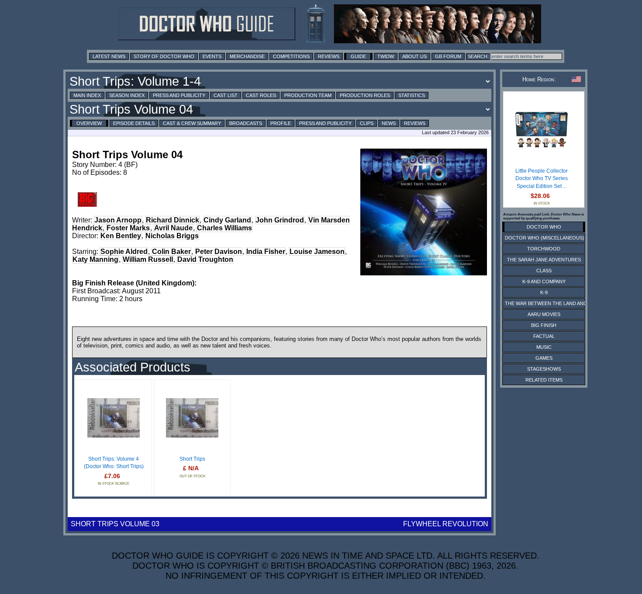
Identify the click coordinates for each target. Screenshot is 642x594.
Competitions (291, 56)
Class (544, 270)
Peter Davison (218, 251)
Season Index (127, 95)
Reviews (328, 56)
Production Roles (365, 95)
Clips (366, 123)
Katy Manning (95, 259)
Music (544, 347)
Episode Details (134, 123)
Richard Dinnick (172, 220)
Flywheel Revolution (445, 524)
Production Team (307, 95)
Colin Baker (171, 251)
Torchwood (543, 248)
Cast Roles (261, 95)
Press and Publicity (179, 95)
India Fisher (265, 251)
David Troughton (205, 259)
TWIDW (385, 56)
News (389, 123)
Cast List (226, 95)
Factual (544, 336)
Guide (358, 56)
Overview (89, 123)
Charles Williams (224, 228)
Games (543, 358)
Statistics (411, 95)
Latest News (109, 56)
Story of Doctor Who (164, 56)
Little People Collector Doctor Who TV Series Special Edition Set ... (541, 178)
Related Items (544, 379)
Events (212, 56)
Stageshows (544, 369)
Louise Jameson (317, 251)
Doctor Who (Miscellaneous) (544, 237)
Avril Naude (173, 228)
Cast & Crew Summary (192, 123)
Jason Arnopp (118, 220)
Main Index (87, 95)
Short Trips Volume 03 (115, 524)
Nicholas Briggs (172, 236)
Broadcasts (245, 123)
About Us (414, 56)
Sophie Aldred (124, 251)
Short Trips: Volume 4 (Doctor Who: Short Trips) (114, 463)
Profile (280, 123)
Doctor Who (544, 226)
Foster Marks (128, 228)
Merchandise (247, 56)
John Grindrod (279, 220)
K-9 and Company (544, 281)
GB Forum (448, 56)
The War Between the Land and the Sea (556, 303)
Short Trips (192, 459)
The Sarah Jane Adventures (544, 259)
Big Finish (543, 325)
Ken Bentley (120, 236)
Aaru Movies (544, 314)
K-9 (544, 292)
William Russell (148, 259)
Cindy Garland (227, 220)
